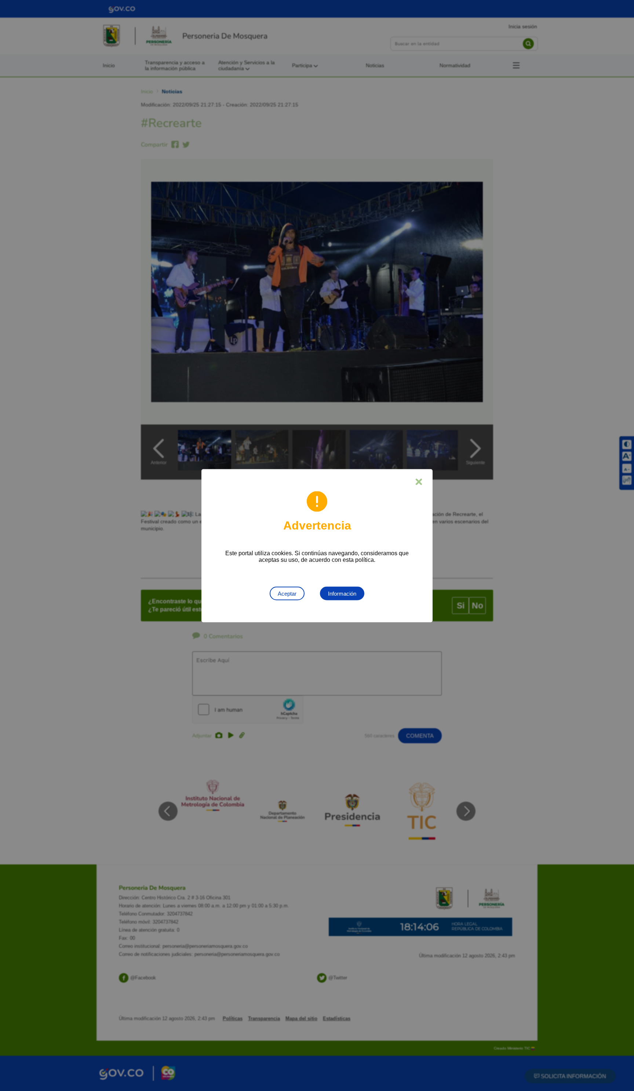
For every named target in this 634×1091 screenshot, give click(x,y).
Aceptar (287, 593)
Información (342, 593)
